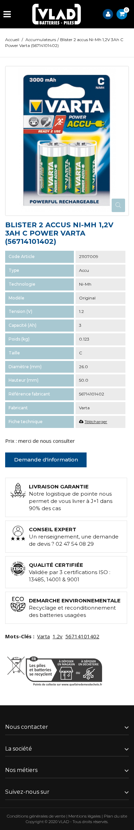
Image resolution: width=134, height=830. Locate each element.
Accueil (12, 39)
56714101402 (82, 636)
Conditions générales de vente (36, 816)
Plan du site (115, 816)
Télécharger (96, 421)
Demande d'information (46, 459)
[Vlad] (56, 14)
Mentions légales (84, 816)
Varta (43, 636)
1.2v (58, 636)
